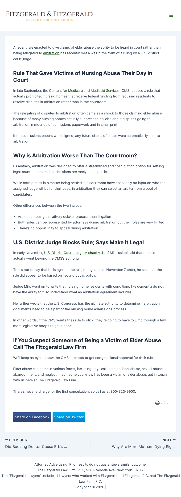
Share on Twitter (69, 417)
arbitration (51, 53)
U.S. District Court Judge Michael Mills (74, 253)
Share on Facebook (32, 417)
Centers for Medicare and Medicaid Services (84, 90)
